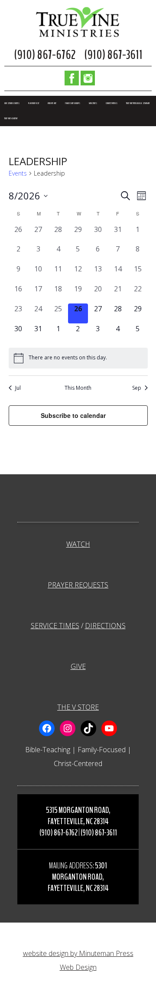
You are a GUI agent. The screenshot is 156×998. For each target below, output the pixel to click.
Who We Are (52, 103)
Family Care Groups (72, 103)
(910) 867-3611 (113, 55)
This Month (78, 388)
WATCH (78, 544)
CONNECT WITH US (111, 103)
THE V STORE (78, 707)
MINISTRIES (93, 103)
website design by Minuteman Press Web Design (78, 960)
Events (18, 173)
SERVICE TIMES (55, 625)
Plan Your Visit (33, 103)
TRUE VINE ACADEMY (10, 118)
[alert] (78, 358)
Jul (18, 388)
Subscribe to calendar (73, 415)
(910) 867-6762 (44, 55)
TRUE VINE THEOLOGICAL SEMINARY (138, 103)
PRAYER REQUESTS (78, 585)
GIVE (78, 666)
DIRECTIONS (105, 625)
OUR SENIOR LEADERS (12, 103)
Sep (136, 388)
